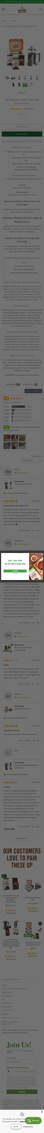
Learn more (24, 1121)
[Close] (42, 1112)
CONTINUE (15, 571)
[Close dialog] (41, 554)
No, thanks (15, 573)
